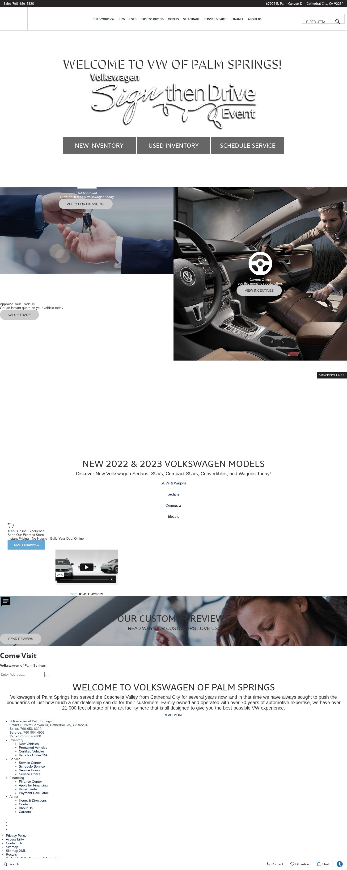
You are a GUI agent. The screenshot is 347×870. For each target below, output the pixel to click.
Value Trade (28, 789)
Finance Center (30, 781)
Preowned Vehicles (33, 747)
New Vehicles (29, 744)
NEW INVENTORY (99, 145)
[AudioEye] (340, 864)
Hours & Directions (33, 800)
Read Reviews (20, 639)
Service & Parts (215, 19)
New (121, 19)
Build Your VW (103, 19)
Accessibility (15, 839)
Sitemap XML (16, 851)
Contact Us (14, 843)
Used (132, 19)
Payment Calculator (33, 793)
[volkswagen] (14, 19)
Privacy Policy (16, 835)
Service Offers (29, 774)
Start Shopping (26, 544)
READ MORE (173, 715)
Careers (25, 812)
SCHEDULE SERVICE (247, 145)
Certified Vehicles (32, 751)
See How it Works (86, 594)
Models (173, 19)
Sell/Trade (191, 19)
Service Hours (29, 770)
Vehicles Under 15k (33, 755)
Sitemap (12, 847)
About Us (255, 19)
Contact (24, 804)
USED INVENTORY (173, 145)
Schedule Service (32, 766)
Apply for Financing (33, 785)
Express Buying (152, 19)
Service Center (30, 763)
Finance (238, 19)
